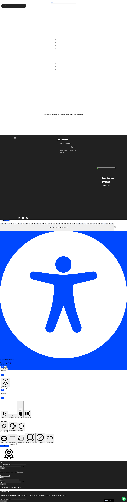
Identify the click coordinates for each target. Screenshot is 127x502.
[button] (117, 6)
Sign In (19, 487)
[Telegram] (27, 218)
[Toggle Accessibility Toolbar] (5, 220)
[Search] (23, 6)
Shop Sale (106, 185)
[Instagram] (19, 218)
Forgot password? (5, 476)
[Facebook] (23, 218)
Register (20, 472)
